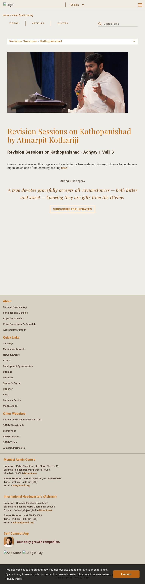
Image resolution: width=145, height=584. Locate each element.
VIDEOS (14, 23)
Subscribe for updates (72, 209)
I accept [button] (126, 574)
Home (6, 15)
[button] (24, 579)
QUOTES (63, 23)
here (64, 168)
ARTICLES (38, 23)
